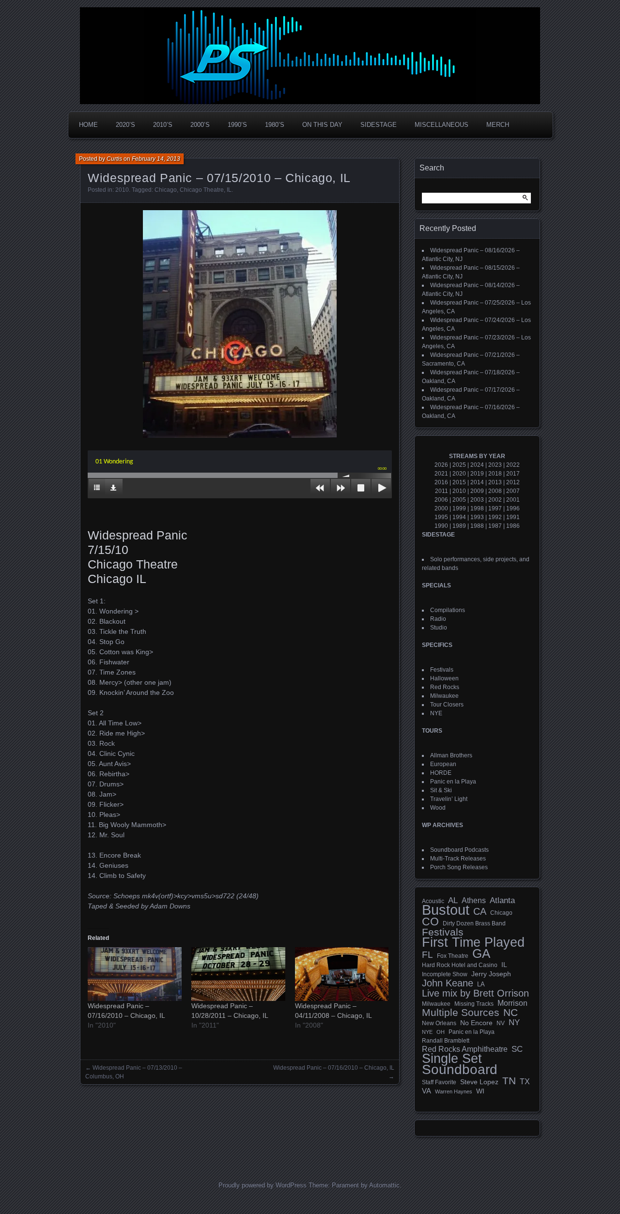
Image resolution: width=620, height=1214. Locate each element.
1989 (459, 525)
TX (525, 1081)
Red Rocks (444, 687)
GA (481, 953)
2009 (477, 491)
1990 (441, 525)
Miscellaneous (441, 124)
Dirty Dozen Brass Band (474, 923)
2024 (477, 464)
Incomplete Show (444, 974)
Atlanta (502, 900)
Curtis (114, 158)
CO (430, 921)
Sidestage (378, 124)
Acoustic (433, 901)
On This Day (322, 124)
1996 (513, 508)
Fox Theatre (452, 956)
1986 (513, 525)
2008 (495, 491)
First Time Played (473, 942)
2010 (122, 189)
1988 (477, 525)
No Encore (476, 1023)
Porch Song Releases (459, 867)
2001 (513, 499)
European (443, 764)
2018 (495, 473)
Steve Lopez (479, 1082)
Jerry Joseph (491, 974)
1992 (495, 517)
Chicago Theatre (202, 189)
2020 (459, 473)
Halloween (444, 678)
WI (480, 1091)
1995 (441, 517)
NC (510, 1012)
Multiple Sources (460, 1012)
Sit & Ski (441, 790)
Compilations (447, 610)
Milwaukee (444, 695)
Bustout (445, 910)
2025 (459, 464)
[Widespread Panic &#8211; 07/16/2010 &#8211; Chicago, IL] (135, 974)
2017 (513, 473)
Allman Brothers (451, 755)
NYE (436, 713)
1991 (513, 517)
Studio (438, 627)
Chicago (166, 189)
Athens (474, 900)
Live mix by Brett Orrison (475, 993)
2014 (477, 482)
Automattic (384, 1185)
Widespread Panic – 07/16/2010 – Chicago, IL (333, 1067)
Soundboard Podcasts (459, 849)
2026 (441, 464)
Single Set (452, 1058)
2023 (495, 464)
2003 (477, 499)
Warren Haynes (453, 1091)
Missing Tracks (474, 1003)
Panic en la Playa (453, 781)
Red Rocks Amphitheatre (465, 1049)
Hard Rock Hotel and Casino (459, 965)
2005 (459, 499)
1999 (459, 508)
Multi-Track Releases (458, 858)
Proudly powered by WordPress (262, 1185)
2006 (441, 499)
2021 (441, 473)
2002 (495, 499)
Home (88, 124)
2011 (441, 491)
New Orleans (439, 1023)
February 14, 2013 (156, 158)
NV (500, 1023)
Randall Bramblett (445, 1040)
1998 (477, 508)
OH (440, 1032)
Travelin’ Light (448, 799)
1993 (477, 517)
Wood (438, 807)
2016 (441, 482)
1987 (495, 525)
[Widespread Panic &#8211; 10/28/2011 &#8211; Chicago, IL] (238, 974)
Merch (497, 124)
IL (229, 189)
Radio (438, 618)
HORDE (440, 772)
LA (481, 984)
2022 (513, 464)
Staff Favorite (439, 1082)
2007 (513, 491)
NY (514, 1022)
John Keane (447, 983)
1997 (495, 508)
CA (479, 911)
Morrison (512, 1003)
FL (427, 955)
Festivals (441, 669)
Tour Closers (447, 704)
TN (509, 1080)
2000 (441, 508)
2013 (495, 482)
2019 (477, 473)
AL (453, 900)
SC (517, 1049)
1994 (459, 517)
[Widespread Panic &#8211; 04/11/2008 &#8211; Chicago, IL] (342, 974)
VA (426, 1091)
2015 (459, 482)
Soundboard (459, 1069)
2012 (513, 482)
